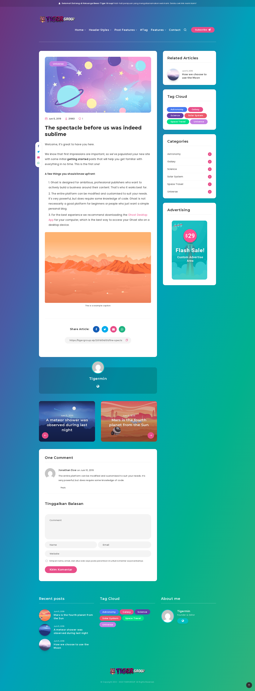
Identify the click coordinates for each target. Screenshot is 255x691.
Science (175, 115)
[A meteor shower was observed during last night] (45, 630)
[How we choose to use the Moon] (173, 75)
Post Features (124, 30)
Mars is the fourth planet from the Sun (73, 617)
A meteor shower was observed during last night (71, 631)
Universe (58, 63)
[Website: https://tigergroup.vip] (98, 386)
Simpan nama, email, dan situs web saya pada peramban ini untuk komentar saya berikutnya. (96, 560)
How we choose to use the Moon (194, 76)
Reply (63, 487)
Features (157, 30)
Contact (175, 30)
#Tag (144, 30)
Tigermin (98, 378)
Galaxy (195, 109)
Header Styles (99, 30)
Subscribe (201, 29)
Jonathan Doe (67, 470)
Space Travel (178, 121)
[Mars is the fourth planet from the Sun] (45, 615)
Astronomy (177, 109)
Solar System (195, 115)
